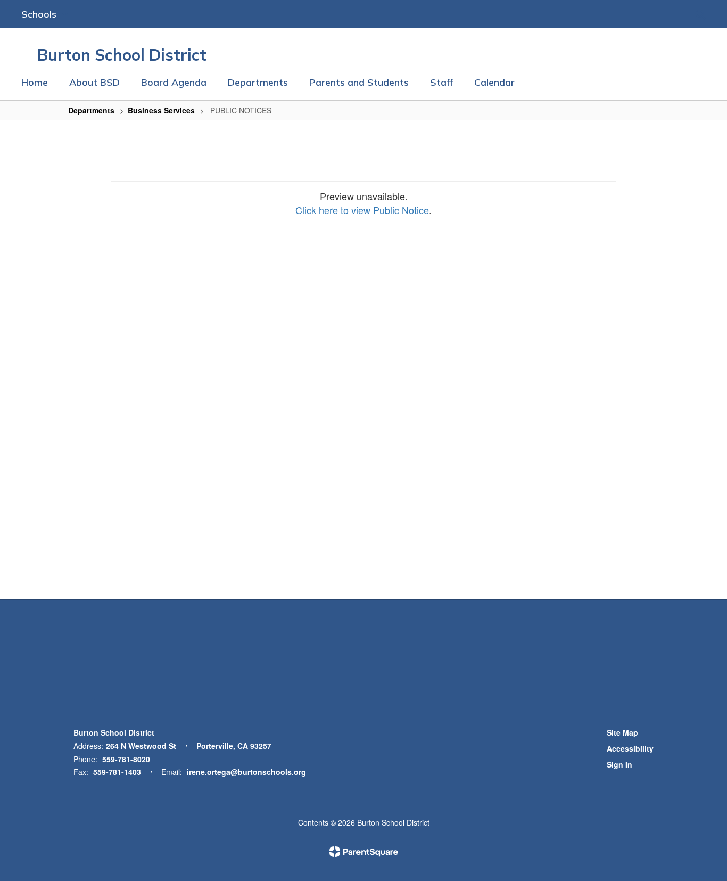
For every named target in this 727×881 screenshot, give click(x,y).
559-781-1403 (117, 771)
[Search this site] (700, 14)
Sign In (619, 764)
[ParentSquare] (364, 852)
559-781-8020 (126, 759)
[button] (44, 14)
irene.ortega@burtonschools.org (246, 771)
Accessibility (630, 748)
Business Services (161, 110)
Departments (91, 110)
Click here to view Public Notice (362, 210)
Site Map (622, 732)
